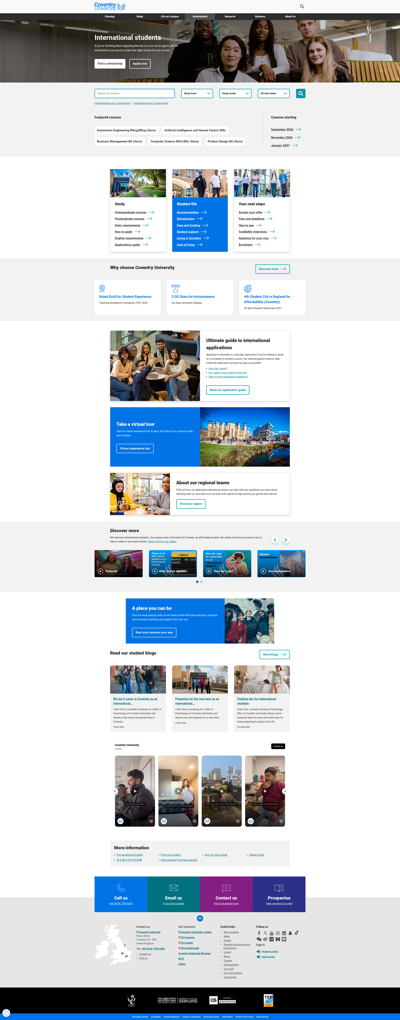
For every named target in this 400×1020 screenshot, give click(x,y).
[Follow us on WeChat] (259, 939)
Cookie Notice (227, 1017)
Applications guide (127, 245)
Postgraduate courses (129, 219)
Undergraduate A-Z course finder (112, 103)
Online (182, 964)
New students (231, 932)
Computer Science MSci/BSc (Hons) (175, 141)
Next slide (286, 540)
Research (230, 16)
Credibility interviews (253, 232)
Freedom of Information (191, 1017)
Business (260, 16)
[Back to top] (200, 918)
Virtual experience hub (135, 448)
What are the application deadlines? (228, 376)
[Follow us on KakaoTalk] (284, 939)
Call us (120, 900)
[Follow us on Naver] (278, 939)
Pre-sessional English (130, 854)
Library (227, 952)
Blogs (227, 956)
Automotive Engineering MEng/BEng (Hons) (126, 130)
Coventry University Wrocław (194, 953)
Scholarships (186, 219)
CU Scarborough (190, 948)
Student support (188, 232)
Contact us (226, 900)
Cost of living (186, 245)
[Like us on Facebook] (259, 934)
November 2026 (281, 137)
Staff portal (268, 957)
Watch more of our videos (162, 541)
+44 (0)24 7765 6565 (153, 948)
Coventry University (149, 932)
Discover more (268, 269)
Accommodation (188, 212)
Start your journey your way (154, 632)
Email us (173, 900)
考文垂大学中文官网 (129, 860)
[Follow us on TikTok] (296, 932)
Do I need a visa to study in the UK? (228, 372)
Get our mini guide (216, 854)
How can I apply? (218, 368)
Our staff (229, 968)
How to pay (246, 225)
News (227, 936)
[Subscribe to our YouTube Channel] (271, 934)
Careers (228, 960)
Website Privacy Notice (244, 1017)
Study (139, 16)
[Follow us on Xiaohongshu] (271, 939)
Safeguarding (231, 964)
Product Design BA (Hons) (225, 141)
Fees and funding (188, 225)
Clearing (109, 16)
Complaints (230, 977)
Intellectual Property (211, 1017)
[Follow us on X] (265, 933)
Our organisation (233, 973)
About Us (290, 16)
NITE (181, 958)
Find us (143, 958)
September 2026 (282, 129)
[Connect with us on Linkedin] (284, 934)
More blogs (270, 654)
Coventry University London (196, 932)
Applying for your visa (254, 238)
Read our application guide (228, 390)
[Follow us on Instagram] (278, 934)
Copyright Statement (172, 1017)
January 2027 (280, 145)
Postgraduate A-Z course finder (151, 103)
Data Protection (262, 1017)
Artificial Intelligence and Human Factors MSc (195, 130)
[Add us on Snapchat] (290, 934)
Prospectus (279, 900)
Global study (256, 854)
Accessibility (156, 1017)
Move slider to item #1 (197, 582)
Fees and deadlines (252, 219)
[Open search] (302, 6)
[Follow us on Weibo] (265, 939)
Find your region (191, 504)
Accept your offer (250, 212)
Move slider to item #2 (201, 582)
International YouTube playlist (179, 860)
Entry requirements (127, 225)
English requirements (129, 238)
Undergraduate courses (130, 212)
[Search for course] (300, 93)
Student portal (270, 951)
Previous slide (275, 540)
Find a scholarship (110, 63)
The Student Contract (140, 1017)
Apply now (140, 63)
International (200, 16)
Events (227, 940)
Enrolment (245, 245)
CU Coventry (188, 937)
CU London (187, 942)
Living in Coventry (189, 238)
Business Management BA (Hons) (119, 141)
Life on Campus (170, 16)
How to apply (123, 232)
